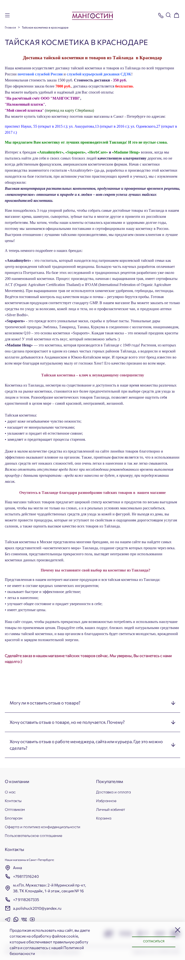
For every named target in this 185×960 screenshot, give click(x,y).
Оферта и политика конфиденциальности (42, 827)
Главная (10, 27)
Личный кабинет (110, 810)
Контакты (13, 801)
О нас (10, 792)
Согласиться (153, 941)
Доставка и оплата (113, 792)
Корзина (103, 819)
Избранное (106, 801)
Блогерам (13, 819)
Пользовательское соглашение (33, 836)
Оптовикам (15, 810)
